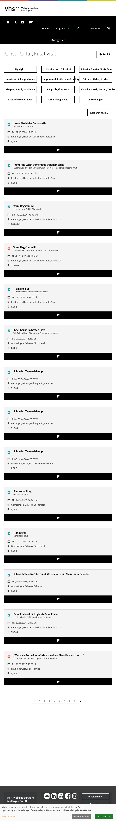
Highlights (20, 69)
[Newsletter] (47, 796)
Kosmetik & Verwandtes (20, 99)
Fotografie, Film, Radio (58, 89)
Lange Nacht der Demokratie (29, 123)
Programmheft (95, 796)
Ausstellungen (96, 99)
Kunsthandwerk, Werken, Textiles (96, 89)
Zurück (106, 54)
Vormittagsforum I (23, 206)
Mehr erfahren (8, 816)
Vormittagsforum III (24, 247)
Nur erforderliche (81, 816)
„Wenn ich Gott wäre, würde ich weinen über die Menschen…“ (48, 655)
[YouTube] (60, 796)
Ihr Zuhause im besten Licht (29, 330)
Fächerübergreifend (58, 99)
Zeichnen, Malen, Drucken (96, 79)
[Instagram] (74, 796)
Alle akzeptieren (104, 816)
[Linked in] (53, 796)
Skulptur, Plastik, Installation (20, 89)
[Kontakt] (23, 22)
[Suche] (15, 22)
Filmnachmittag (22, 491)
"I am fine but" (21, 288)
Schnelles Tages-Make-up (28, 371)
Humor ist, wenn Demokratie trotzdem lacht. (38, 164)
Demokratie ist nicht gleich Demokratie (35, 614)
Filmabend (19, 532)
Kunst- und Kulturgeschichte (20, 79)
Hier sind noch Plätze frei (58, 69)
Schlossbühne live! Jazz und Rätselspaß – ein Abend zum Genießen (51, 574)
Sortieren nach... (99, 112)
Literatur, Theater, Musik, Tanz (96, 69)
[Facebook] (67, 796)
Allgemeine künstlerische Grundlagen (59, 79)
